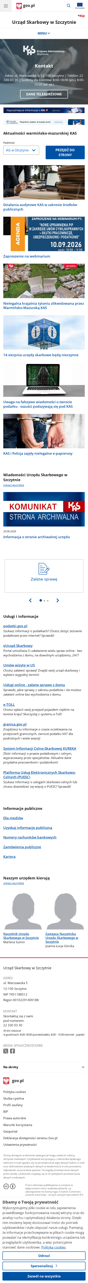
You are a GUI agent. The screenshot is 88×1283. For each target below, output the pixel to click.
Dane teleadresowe (44, 94)
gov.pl (18, 1081)
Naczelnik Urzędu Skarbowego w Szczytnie (21, 936)
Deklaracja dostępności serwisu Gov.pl (30, 1138)
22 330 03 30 (12, 1025)
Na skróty (10, 1067)
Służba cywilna (13, 1098)
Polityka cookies (14, 1092)
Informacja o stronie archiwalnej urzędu (36, 537)
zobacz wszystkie (13, 485)
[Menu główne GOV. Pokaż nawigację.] (5, 5)
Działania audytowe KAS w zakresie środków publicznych (40, 207)
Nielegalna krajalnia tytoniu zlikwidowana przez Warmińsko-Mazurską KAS (43, 305)
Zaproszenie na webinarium (26, 256)
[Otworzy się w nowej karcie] (6, 1051)
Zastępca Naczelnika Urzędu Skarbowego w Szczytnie (61, 938)
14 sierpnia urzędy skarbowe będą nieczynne (41, 355)
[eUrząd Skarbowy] (44, 122)
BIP (5, 1111)
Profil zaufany (13, 1105)
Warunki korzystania (17, 1125)
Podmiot (19, 143)
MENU (42, 33)
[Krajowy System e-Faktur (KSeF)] (44, 110)
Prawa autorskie (14, 1118)
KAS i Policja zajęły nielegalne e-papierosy (37, 453)
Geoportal (10, 1131)
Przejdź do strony (65, 152)
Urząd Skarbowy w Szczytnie (44, 22)
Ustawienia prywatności (20, 1144)
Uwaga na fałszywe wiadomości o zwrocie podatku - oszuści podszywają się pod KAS (38, 404)
